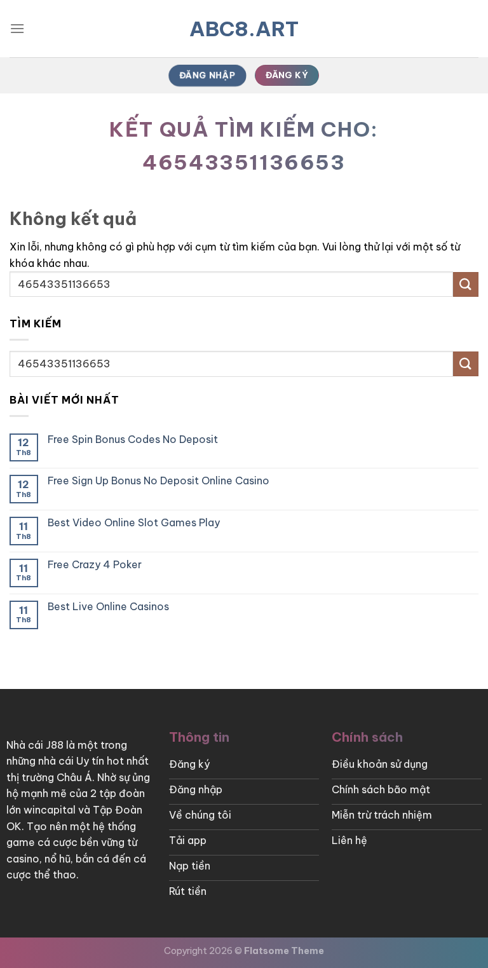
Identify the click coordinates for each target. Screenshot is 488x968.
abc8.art (244, 28)
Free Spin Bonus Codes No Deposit (133, 439)
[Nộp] (465, 284)
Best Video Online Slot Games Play (134, 523)
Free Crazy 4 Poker (95, 565)
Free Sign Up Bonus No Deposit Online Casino (158, 481)
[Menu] (17, 28)
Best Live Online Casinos (108, 607)
